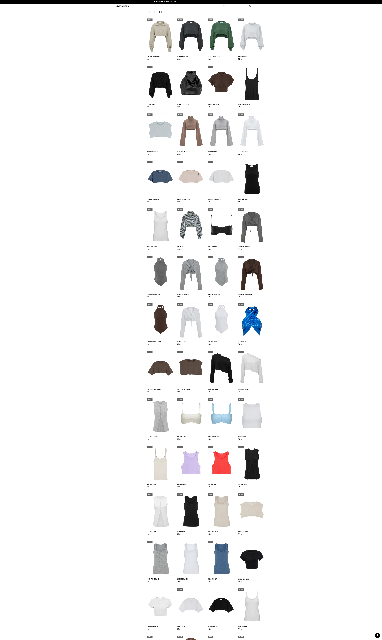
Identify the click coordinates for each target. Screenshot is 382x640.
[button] (250, 6)
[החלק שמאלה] (118, 2)
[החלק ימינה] (264, 2)
